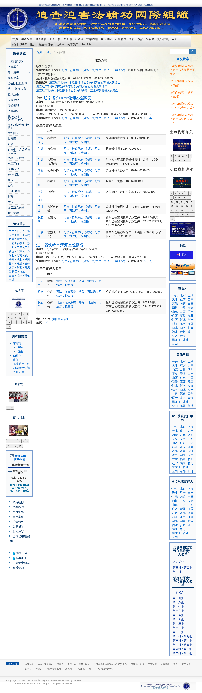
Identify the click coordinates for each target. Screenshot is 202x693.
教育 (10, 196)
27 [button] (172, 214)
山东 (27, 243)
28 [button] (177, 214)
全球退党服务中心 (106, 668)
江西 (27, 251)
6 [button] (27, 313)
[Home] (17, 19)
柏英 (40, 291)
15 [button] (24, 322)
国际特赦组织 (137, 664)
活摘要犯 (13, 105)
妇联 (10, 144)
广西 (27, 247)
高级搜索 (182, 58)
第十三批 (178, 623)
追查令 (79, 39)
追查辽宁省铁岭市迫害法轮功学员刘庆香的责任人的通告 (84, 82)
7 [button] (8, 318)
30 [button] (187, 214)
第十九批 (178, 598)
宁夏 (11, 243)
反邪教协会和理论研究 (19, 125)
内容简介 (178, 561)
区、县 (148, 118)
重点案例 (18, 517)
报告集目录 (46, 44)
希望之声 (186, 664)
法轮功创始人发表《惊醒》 (181, 83)
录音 (132, 39)
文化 (10, 185)
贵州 (27, 263)
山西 (11, 247)
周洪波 (40, 208)
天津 (11, 235)
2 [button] (12, 313)
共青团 (12, 138)
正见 (175, 664)
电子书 (60, 44)
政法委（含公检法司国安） (19, 150)
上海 (27, 231)
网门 (91, 668)
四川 (27, 239)
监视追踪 (106, 39)
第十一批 (178, 632)
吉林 (19, 239)
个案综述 (18, 507)
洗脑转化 (13, 169)
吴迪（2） (41, 140)
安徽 (19, 243)
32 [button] (172, 218)
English (86, 44)
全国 (11, 275)
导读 (20, 347)
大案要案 (13, 78)
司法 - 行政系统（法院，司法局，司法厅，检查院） (94, 70)
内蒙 (11, 239)
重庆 (19, 235)
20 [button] (187, 206)
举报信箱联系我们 (19, 457)
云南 (27, 235)
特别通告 (18, 512)
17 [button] (9, 326)
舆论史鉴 (18, 531)
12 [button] (9, 322)
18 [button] (177, 206)
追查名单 (120, 39)
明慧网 (60, 664)
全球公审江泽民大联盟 (79, 664)
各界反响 (18, 526)
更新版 (17, 343)
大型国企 (13, 133)
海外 (19, 275)
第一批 (177, 571)
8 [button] (12, 318)
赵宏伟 (40, 219)
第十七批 (178, 606)
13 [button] (14, 322)
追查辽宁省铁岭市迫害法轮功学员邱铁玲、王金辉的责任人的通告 (77, 90)
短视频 (150, 39)
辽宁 (11, 267)
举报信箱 (18, 567)
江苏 (19, 251)
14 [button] (19, 322)
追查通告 (41, 39)
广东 (19, 247)
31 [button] (192, 214)
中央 (11, 231)
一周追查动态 (21, 563)
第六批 (177, 644)
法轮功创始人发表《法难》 (181, 94)
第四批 (177, 649)
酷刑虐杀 (13, 94)
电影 (174, 39)
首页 (15, 39)
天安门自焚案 (16, 61)
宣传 (10, 180)
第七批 (188, 640)
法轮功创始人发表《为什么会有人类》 (182, 105)
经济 (10, 202)
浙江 (27, 255)
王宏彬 (40, 183)
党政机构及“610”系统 (15, 117)
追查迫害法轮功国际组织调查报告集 (21, 367)
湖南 (27, 259)
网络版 (17, 355)
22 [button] (172, 210)
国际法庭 (152, 664)
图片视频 (18, 502)
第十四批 (178, 619)
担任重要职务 (60, 319)
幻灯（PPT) (19, 44)
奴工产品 (13, 163)
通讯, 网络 (14, 191)
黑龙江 (13, 271)
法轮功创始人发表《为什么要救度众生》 (181, 119)
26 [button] (192, 210)
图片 (33, 44)
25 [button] (187, 210)
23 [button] (177, 210)
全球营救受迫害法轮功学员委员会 (110, 664)
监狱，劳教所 (16, 158)
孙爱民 (40, 172)
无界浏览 (80, 668)
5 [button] (23, 313)
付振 (40, 148)
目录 (20, 351)
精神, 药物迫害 (17, 89)
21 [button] (192, 206)
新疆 (11, 251)
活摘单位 (13, 111)
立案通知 (92, 39)
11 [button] (25, 318)
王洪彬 (40, 234)
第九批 (188, 636)
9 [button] (15, 318)
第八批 (177, 640)
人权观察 (165, 664)
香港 (22, 271)
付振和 (40, 161)
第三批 (177, 567)
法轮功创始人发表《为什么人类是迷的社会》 (182, 70)
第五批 (188, 644)
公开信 (68, 39)
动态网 (68, 668)
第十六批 (178, 610)
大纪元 (38, 668)
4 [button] (19, 313)
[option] (19, 300)
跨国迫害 (13, 72)
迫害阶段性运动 (17, 83)
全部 (11, 279)
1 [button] (8, 313)
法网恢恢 (29, 664)
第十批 (177, 636)
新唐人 (28, 668)
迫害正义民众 (16, 207)
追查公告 (55, 39)
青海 (27, 267)
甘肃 (11, 263)
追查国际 (21, 553)
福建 (19, 263)
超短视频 (163, 39)
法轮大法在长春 (53, 668)
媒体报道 (13, 174)
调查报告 (26, 39)
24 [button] (182, 210)
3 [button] (15, 313)
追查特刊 (18, 521)
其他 (27, 275)
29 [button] (182, 214)
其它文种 (13, 213)
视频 (140, 39)
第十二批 (178, 627)
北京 (19, 231)
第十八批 (178, 602)
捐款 (184, 254)
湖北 (19, 259)
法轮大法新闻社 (45, 664)
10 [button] (20, 318)
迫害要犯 (13, 100)
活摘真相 (21, 558)
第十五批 (178, 615)
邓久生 (40, 283)
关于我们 (73, 44)
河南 (19, 255)
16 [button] (29, 322)
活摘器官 (13, 67)
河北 (11, 255)
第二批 (188, 567)
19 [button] (182, 206)
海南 (11, 259)
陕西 (19, 267)
